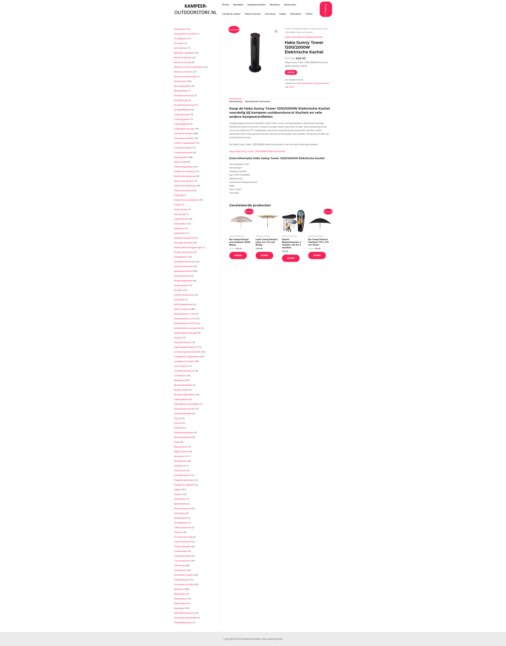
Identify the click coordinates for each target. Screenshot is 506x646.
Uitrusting (270, 13)
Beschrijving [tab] (235, 101)
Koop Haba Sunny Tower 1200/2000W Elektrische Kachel (257, 151)
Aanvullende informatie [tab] (257, 101)
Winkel (225, 4)
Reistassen (295, 13)
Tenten (309, 13)
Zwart (291, 87)
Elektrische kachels (294, 37)
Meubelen (275, 4)
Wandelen (238, 4)
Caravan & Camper (231, 13)
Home (287, 28)
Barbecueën (290, 4)
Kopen (291, 72)
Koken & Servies (253, 13)
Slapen (282, 13)
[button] (326, 9)
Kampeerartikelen (256, 4)
